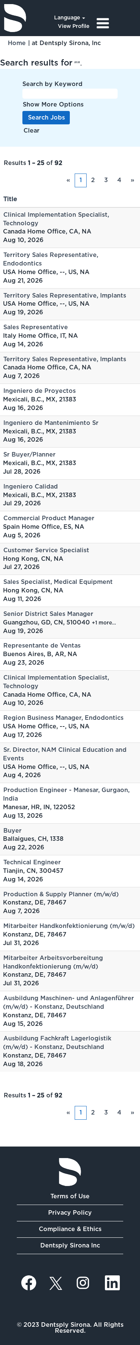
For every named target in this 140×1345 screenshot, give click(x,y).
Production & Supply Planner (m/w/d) (61, 894)
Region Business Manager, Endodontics (63, 717)
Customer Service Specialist (46, 550)
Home (17, 43)
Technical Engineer (32, 862)
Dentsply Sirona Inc (70, 1245)
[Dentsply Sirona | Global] (70, 1172)
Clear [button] (32, 130)
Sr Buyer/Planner (29, 454)
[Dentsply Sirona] (15, 18)
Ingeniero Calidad (30, 486)
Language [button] (67, 17)
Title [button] (10, 199)
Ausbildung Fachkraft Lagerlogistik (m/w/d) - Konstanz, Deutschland (57, 1042)
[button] (116, 23)
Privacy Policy (70, 1212)
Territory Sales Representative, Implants (64, 295)
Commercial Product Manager (48, 518)
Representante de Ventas (42, 645)
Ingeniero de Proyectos (39, 390)
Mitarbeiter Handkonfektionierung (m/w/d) (69, 925)
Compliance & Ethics (70, 1229)
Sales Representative (35, 327)
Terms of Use (70, 1196)
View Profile (73, 26)
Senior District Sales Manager (48, 613)
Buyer (12, 830)
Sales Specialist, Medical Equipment (58, 581)
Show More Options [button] (53, 104)
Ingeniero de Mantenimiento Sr (51, 422)
